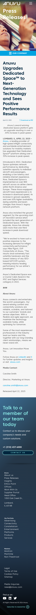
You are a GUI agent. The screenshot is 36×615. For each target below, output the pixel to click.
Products (8, 535)
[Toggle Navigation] (30, 3)
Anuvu (5, 141)
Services (8, 538)
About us (8, 475)
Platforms (9, 532)
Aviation (8, 551)
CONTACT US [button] (18, 453)
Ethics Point (10, 484)
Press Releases (11, 478)
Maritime (8, 554)
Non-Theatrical (11, 557)
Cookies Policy (11, 574)
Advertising (9, 520)
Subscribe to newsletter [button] (16, 607)
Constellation (11, 526)
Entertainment (11, 529)
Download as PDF (27, 120)
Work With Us (10, 489)
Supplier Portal (11, 492)
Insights (8, 481)
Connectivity (10, 523)
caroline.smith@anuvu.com (15, 385)
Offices (7, 487)
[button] (30, 3)
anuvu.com (15, 362)
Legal (7, 568)
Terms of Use (10, 571)
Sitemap (8, 577)
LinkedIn (22, 357)
